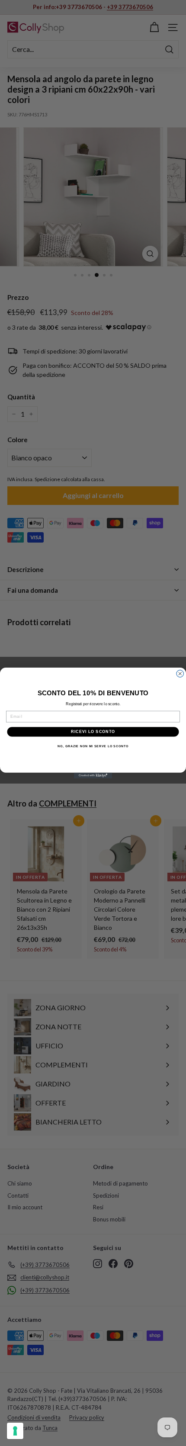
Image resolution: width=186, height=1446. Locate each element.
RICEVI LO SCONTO (93, 731)
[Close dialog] (180, 674)
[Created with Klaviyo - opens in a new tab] (93, 775)
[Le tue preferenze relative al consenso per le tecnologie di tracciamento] (15, 1431)
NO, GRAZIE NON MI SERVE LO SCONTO (93, 746)
